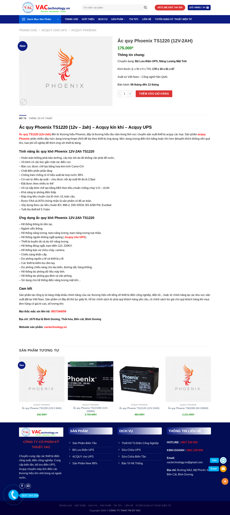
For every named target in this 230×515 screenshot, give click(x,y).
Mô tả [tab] (22, 118)
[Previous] (19, 389)
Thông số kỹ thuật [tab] (41, 118)
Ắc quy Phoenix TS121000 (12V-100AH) (90, 410)
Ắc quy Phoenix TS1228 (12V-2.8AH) (41, 408)
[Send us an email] (28, 486)
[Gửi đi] (145, 7)
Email (214, 468)
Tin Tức (133, 19)
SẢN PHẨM (117, 19)
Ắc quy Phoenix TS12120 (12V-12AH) (139, 408)
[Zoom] (23, 102)
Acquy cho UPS (75, 237)
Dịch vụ (102, 19)
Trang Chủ (71, 19)
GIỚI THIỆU (88, 19)
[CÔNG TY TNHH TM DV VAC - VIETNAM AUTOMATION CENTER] (48, 8)
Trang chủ (28, 30)
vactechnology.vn (55, 327)
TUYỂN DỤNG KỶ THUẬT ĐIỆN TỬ (173, 19)
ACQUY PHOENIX (83, 30)
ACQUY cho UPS (54, 30)
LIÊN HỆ (146, 19)
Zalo (214, 460)
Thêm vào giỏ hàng (154, 93)
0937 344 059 (30, 495)
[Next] (210, 389)
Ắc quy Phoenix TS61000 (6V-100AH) (188, 408)
